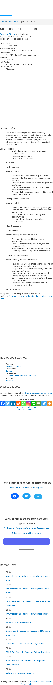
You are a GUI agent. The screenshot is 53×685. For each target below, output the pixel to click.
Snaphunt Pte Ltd (7, 34)
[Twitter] (7, 403)
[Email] (38, 403)
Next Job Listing (26, 409)
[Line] (33, 403)
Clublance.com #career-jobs (38, 393)
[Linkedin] (13, 403)
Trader (9, 371)
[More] (50, 403)
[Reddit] (18, 403)
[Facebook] (2, 403)
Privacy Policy (27, 684)
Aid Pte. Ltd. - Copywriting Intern (20, 673)
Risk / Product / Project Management (22, 376)
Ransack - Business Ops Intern (19, 622)
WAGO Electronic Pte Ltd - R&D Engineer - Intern (27, 614)
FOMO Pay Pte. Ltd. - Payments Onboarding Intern (28, 652)
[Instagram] (28, 403)
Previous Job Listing (26, 407)
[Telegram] (44, 403)
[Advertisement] (26, 98)
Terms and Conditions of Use (40, 681)
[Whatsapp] (23, 403)
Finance (9, 380)
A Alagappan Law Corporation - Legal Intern (25, 643)
